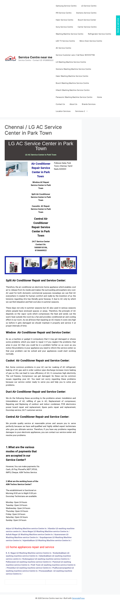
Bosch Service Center (87, 20)
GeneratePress (78, 598)
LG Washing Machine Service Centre (71, 62)
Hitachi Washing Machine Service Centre (73, 90)
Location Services (63, 111)
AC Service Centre (63, 48)
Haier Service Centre (64, 20)
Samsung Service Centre (66, 6)
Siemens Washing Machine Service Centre (73, 69)
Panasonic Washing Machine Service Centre (74, 97)
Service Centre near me (35, 57)
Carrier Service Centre (87, 27)
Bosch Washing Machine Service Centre (72, 83)
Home (99, 97)
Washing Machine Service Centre (69, 34)
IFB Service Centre (63, 13)
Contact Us (60, 104)
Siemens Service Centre (86, 13)
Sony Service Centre (64, 27)
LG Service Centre (88, 6)
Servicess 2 (80, 111)
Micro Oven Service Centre (91, 41)
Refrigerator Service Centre (99, 34)
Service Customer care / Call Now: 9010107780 (75, 55)
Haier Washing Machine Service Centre (72, 76)
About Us (73, 104)
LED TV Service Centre (65, 41)
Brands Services (89, 104)
